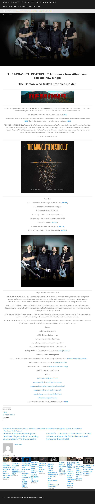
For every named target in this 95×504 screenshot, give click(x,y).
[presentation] (47, 167)
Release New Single (56, 429)
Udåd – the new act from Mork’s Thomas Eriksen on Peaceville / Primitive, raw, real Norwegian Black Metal (68, 436)
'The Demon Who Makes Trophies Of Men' (17, 429)
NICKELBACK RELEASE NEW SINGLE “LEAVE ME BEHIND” (88, 470)
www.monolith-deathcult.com (47, 378)
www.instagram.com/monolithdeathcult (48, 394)
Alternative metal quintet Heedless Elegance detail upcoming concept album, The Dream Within (20, 436)
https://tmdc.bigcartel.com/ (47, 398)
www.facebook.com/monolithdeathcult (47, 390)
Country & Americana (29, 7)
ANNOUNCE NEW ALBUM (40, 429)
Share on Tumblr (9, 415)
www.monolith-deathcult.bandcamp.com (47, 382)
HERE (65, 115)
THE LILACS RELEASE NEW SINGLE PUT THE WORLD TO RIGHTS (79, 471)
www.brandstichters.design (58, 366)
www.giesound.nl (64, 351)
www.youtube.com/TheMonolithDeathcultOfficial (47, 386)
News (24, 2)
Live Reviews (10, 7)
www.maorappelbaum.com (76, 359)
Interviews (33, 2)
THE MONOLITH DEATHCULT (72, 429)
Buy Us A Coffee (11, 2)
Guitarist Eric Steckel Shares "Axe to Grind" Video (35, 11)
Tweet (5, 412)
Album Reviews (48, 2)
